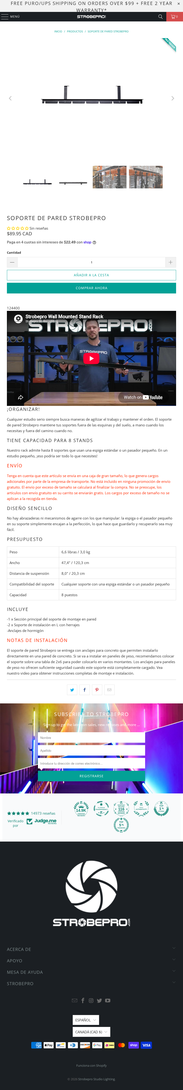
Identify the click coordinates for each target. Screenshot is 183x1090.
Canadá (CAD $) (88, 1031)
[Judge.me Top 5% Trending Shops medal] (121, 825)
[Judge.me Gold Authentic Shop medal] (141, 808)
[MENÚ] (2, 16)
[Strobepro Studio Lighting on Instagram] (91, 1000)
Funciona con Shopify (91, 1065)
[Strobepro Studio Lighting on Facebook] (82, 1000)
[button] (18, 228)
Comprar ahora (91, 288)
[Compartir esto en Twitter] (72, 690)
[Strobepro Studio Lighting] (91, 16)
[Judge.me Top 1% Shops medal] (161, 808)
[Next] (172, 98)
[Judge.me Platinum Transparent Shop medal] (101, 808)
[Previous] (10, 98)
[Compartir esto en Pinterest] (97, 690)
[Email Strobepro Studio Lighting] (74, 1000)
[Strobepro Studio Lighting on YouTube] (108, 1000)
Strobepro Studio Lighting (96, 1079)
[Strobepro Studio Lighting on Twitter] (99, 1000)
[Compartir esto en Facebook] (84, 690)
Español (83, 1020)
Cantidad (14, 252)
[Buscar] (160, 16)
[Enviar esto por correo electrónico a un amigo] (109, 690)
